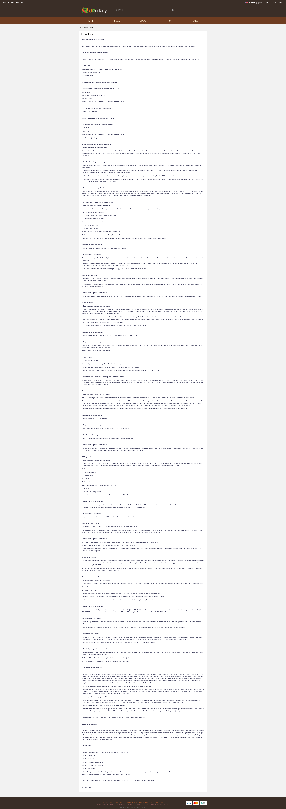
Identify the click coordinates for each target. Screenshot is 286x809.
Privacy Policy (119, 802)
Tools (195, 20)
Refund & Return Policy (146, 802)
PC (169, 20)
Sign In (275, 3)
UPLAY (143, 20)
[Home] (80, 27)
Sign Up (281, 3)
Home (4, 2)
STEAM (116, 20)
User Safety (159, 802)
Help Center (20, 2)
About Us (11, 2)
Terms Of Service (107, 802)
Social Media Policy (131, 802)
